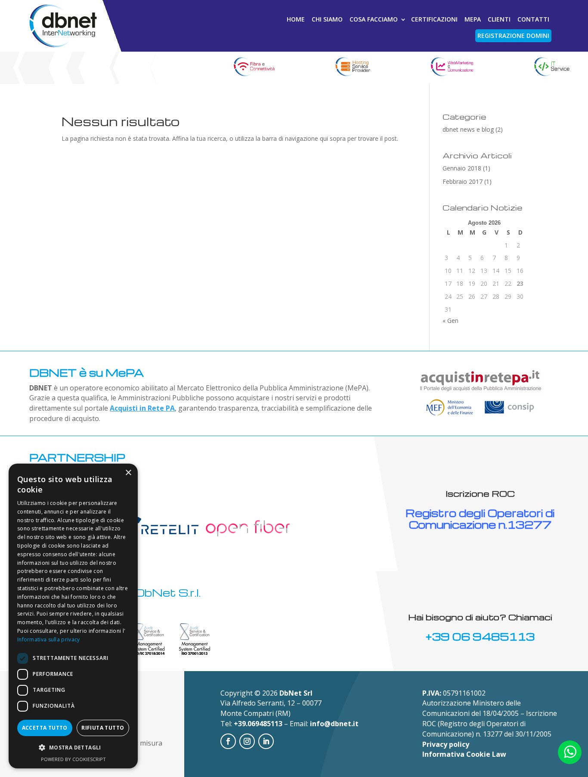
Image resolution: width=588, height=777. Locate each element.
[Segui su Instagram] (247, 741)
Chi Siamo (327, 19)
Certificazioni (434, 19)
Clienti (499, 19)
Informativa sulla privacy (48, 639)
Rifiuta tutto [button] (102, 727)
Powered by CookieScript (73, 759)
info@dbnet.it (334, 723)
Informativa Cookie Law (464, 754)
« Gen (450, 320)
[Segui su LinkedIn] (266, 741)
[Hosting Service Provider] (352, 68)
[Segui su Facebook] (228, 741)
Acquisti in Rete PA (142, 408)
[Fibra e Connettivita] (253, 68)
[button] (73, 748)
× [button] (128, 473)
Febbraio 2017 (463, 181)
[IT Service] (551, 68)
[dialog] (73, 616)
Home (296, 19)
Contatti (533, 19)
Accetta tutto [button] (45, 727)
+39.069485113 (258, 723)
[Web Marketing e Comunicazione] (452, 68)
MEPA (472, 19)
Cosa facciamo (374, 19)
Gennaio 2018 (462, 168)
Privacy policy (445, 744)
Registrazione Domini (513, 35)
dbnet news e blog (468, 129)
